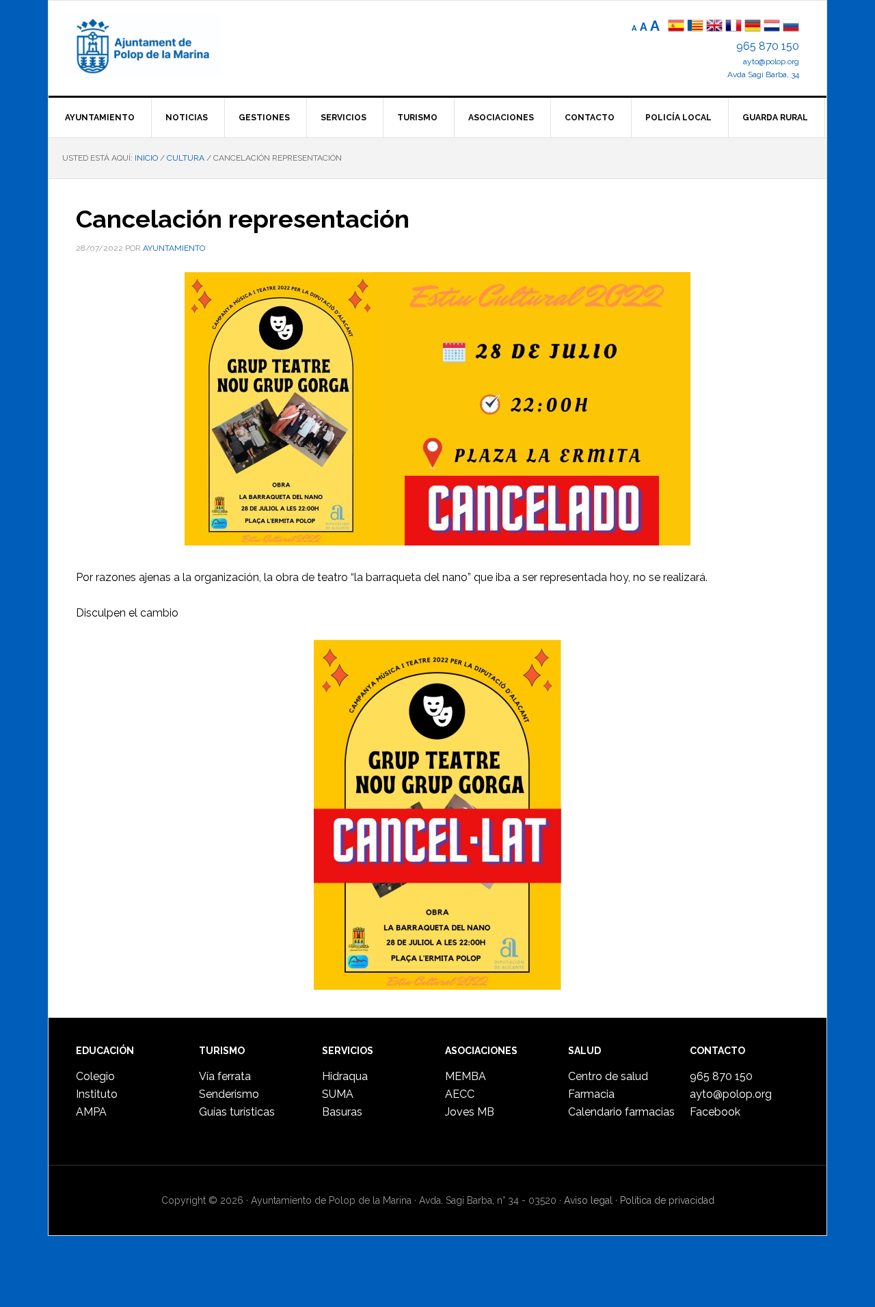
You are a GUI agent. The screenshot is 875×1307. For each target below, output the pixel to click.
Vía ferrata (225, 1076)
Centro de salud (608, 1076)
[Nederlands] (773, 27)
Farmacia (591, 1094)
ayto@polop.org (771, 61)
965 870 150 (767, 46)
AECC (459, 1094)
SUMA (337, 1094)
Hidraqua (345, 1076)
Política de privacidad (667, 1200)
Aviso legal (588, 1200)
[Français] (733, 27)
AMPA (91, 1111)
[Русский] (791, 27)
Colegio (95, 1076)
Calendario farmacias (621, 1111)
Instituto (97, 1094)
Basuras (342, 1111)
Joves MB (469, 1111)
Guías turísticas (237, 1111)
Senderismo (229, 1094)
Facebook (715, 1111)
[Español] (676, 27)
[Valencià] (695, 27)
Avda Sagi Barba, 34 (763, 74)
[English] (714, 27)
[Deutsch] (752, 27)
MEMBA (465, 1076)
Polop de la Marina (158, 45)
